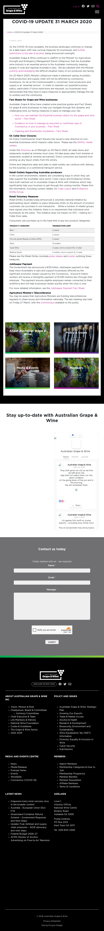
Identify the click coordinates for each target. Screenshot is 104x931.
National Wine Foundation (25, 723)
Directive (25, 150)
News (14, 764)
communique (48, 303)
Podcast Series (18, 770)
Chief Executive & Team (23, 717)
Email (52, 578)
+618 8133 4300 (66, 830)
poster (71, 256)
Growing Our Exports (70, 713)
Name (52, 565)
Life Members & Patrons (23, 720)
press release (56, 256)
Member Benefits (68, 777)
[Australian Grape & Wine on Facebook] (76, 444)
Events (14, 774)
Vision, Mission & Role (22, 707)
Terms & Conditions (69, 787)
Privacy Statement (52, 921)
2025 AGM (16, 733)
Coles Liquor (64, 189)
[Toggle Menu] (97, 11)
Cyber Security (67, 746)
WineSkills (16, 777)
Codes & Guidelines (21, 726)
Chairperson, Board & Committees (29, 710)
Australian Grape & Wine (75, 451)
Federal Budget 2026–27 (24, 834)
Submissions (66, 749)
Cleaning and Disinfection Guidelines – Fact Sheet (41, 131)
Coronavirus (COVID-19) (24, 780)
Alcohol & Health (68, 720)
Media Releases (19, 767)
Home (9, 32)
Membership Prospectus (72, 774)
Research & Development (72, 723)
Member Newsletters (70, 780)
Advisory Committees (27, 713)
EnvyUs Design (55, 925)
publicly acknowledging (22, 71)
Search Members (68, 764)
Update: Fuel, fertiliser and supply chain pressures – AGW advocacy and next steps (29, 827)
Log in (76, 6)
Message (52, 590)
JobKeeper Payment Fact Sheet (67, 288)
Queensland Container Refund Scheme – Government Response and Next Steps (28, 817)
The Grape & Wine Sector (24, 730)
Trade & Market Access (71, 717)
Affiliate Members (68, 783)
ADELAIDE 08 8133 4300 (44, 684)
